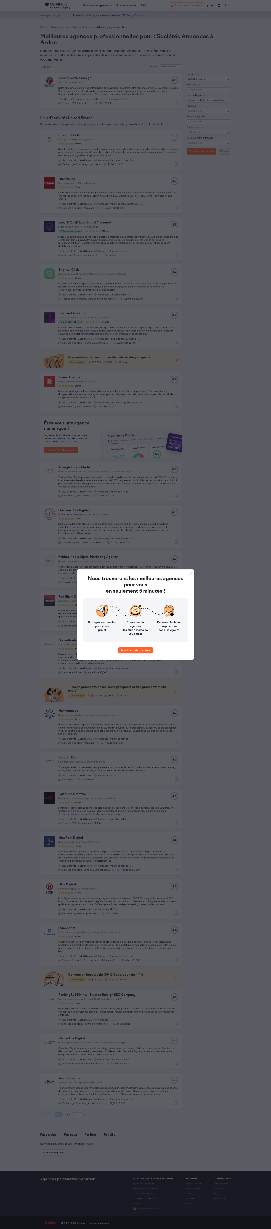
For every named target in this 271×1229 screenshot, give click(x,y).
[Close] (190, 573)
